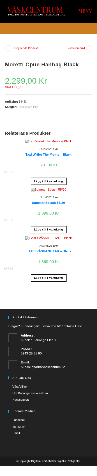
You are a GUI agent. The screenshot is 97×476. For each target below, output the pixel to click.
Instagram (18, 426)
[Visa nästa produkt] (89, 48)
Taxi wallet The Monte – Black (48, 154)
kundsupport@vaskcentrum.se (43, 367)
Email (16, 433)
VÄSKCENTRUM (35, 9)
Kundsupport (20, 399)
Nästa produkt (76, 48)
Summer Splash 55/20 (48, 202)
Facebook (18, 420)
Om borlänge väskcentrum (30, 393)
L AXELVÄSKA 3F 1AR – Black (48, 251)
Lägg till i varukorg (48, 181)
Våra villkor (20, 386)
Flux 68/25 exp (28, 107)
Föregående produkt (25, 48)
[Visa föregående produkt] (8, 48)
